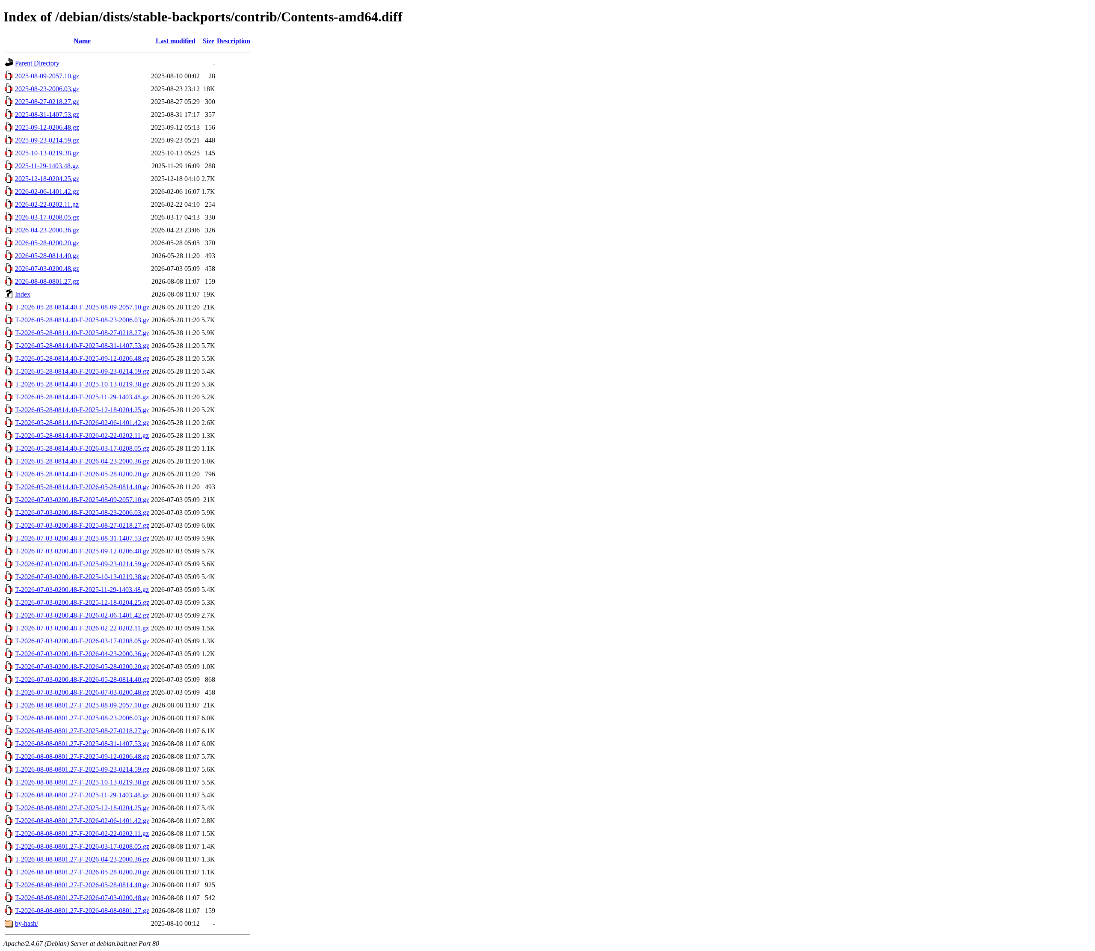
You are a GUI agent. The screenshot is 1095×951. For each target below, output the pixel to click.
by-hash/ (26, 923)
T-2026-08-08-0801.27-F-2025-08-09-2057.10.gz (82, 705)
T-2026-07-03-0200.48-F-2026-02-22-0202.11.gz (82, 628)
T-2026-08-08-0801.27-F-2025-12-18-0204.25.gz (82, 807)
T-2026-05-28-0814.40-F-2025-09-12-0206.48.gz (82, 358)
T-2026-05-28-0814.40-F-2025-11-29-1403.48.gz (82, 397)
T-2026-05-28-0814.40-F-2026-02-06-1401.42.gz (82, 422)
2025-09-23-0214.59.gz (47, 140)
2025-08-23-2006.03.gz (47, 88)
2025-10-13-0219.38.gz (47, 153)
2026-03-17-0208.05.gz (47, 217)
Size (208, 41)
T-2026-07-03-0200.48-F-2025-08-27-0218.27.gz (82, 525)
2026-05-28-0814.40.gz (47, 255)
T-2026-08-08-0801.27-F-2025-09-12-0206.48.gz (82, 756)
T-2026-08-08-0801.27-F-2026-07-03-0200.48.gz (82, 897)
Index (22, 294)
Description (233, 41)
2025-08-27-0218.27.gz (47, 101)
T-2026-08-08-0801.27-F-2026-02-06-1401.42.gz (82, 820)
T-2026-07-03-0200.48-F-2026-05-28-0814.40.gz (82, 679)
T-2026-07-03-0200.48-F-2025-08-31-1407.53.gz (82, 538)
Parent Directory (37, 63)
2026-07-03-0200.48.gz (47, 268)
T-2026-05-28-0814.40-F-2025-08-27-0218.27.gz (82, 332)
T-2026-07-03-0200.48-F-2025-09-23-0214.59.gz (82, 564)
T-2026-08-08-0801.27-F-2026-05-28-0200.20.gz (82, 872)
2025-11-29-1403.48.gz (47, 165)
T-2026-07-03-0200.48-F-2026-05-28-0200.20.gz (82, 666)
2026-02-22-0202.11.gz (47, 204)
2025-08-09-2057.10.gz (47, 76)
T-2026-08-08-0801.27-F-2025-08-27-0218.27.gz (82, 730)
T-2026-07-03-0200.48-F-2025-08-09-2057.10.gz (82, 499)
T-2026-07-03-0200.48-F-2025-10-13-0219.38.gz (82, 576)
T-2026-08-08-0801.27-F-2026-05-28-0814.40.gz (82, 885)
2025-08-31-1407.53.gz (47, 114)
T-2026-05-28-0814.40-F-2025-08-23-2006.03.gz (82, 320)
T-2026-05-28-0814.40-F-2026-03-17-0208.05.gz (82, 448)
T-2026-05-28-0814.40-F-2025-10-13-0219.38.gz (82, 384)
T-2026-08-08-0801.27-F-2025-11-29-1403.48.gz (82, 795)
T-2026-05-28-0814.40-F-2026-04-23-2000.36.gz (82, 461)
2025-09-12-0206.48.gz (47, 127)
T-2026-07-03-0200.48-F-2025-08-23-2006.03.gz (82, 512)
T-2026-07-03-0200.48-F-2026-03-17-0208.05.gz (82, 641)
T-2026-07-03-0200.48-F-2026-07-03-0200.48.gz (82, 692)
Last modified (175, 41)
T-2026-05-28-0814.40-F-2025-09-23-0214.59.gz (82, 371)
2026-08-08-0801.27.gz (47, 281)
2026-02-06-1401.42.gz (47, 191)
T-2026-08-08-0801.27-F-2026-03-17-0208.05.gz (82, 846)
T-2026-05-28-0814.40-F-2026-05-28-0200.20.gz (82, 474)
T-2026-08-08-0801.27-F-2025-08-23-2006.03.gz (82, 718)
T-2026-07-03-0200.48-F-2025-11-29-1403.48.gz (82, 589)
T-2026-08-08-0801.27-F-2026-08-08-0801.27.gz (82, 910)
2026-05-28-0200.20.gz (47, 243)
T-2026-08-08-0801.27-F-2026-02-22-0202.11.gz (82, 833)
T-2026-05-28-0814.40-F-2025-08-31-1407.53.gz (82, 345)
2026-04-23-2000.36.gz (47, 230)
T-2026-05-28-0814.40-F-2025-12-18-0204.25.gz (82, 409)
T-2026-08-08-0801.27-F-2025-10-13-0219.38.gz (82, 782)
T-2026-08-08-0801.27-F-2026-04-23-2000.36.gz (82, 859)
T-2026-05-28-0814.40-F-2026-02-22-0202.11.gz (82, 435)
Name (82, 41)
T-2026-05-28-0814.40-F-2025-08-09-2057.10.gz (82, 307)
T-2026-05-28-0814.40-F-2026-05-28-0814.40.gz (82, 486)
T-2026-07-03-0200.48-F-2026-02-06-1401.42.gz (82, 615)
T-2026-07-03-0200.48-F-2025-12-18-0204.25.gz (82, 602)
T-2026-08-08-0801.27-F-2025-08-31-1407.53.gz (82, 743)
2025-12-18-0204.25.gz (47, 178)
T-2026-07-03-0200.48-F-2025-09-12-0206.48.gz (82, 551)
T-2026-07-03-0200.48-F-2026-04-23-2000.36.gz (82, 653)
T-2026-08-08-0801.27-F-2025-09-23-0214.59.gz (82, 769)
